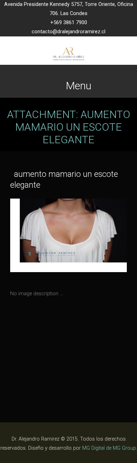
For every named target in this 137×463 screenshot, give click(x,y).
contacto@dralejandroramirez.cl (68, 32)
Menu (78, 86)
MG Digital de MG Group (109, 448)
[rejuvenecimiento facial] (39, 237)
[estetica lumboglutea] (97, 237)
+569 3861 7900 (68, 23)
